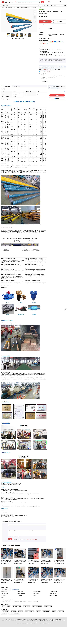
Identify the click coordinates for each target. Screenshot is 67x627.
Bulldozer (8, 606)
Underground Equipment (21, 593)
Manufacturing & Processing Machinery (9, 7)
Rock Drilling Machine (4, 593)
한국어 (42, 620)
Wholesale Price (35, 619)
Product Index (52, 619)
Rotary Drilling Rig (36, 593)
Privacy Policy (49, 622)
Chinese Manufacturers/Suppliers (21, 619)
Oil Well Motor (38, 611)
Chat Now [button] (60, 21)
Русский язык (24, 620)
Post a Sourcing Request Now (31, 539)
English (9, 620)
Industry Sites (40, 619)
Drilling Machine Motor (46, 611)
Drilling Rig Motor (61, 611)
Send (10, 539)
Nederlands (35, 620)
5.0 (53, 87)
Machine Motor (20, 611)
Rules (65, 5)
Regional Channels (46, 619)
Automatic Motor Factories (29, 611)
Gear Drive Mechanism (26, 606)
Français (20, 620)
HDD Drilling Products (53, 591)
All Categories (4, 5)
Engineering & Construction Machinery (21, 7)
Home (2, 7)
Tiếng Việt (57, 620)
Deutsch (31, 620)
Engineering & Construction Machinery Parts (34, 7)
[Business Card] (64, 90)
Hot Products (8, 619)
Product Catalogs (16, 589)
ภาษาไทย (50, 620)
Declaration (44, 622)
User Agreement (39, 622)
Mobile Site (56, 619)
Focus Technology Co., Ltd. (27, 622)
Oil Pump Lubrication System (37, 606)
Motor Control (13, 611)
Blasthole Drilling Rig (20, 591)
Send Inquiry (45, 21)
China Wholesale (29, 619)
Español (12, 620)
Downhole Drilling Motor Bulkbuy (14, 613)
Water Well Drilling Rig (37, 591)
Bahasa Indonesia (62, 620)
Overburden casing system (54, 595)
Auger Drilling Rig (4, 595)
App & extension (53, 5)
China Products (13, 619)
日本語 (45, 620)
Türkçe (54, 620)
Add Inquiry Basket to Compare (19, 38)
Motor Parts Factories (5, 611)
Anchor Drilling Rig (53, 593)
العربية (39, 620)
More (2, 615)
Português (16, 620)
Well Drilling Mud (4, 613)
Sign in (65, 2)
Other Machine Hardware (17, 606)
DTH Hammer (19, 595)
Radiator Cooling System (48, 606)
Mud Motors (54, 611)
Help (48, 5)
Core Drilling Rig (3, 591)
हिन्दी (47, 620)
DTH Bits (35, 595)
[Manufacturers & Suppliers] (6, 2)
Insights (60, 619)
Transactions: (55, 69)
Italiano (28, 620)
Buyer (43, 5)
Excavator (3, 606)
